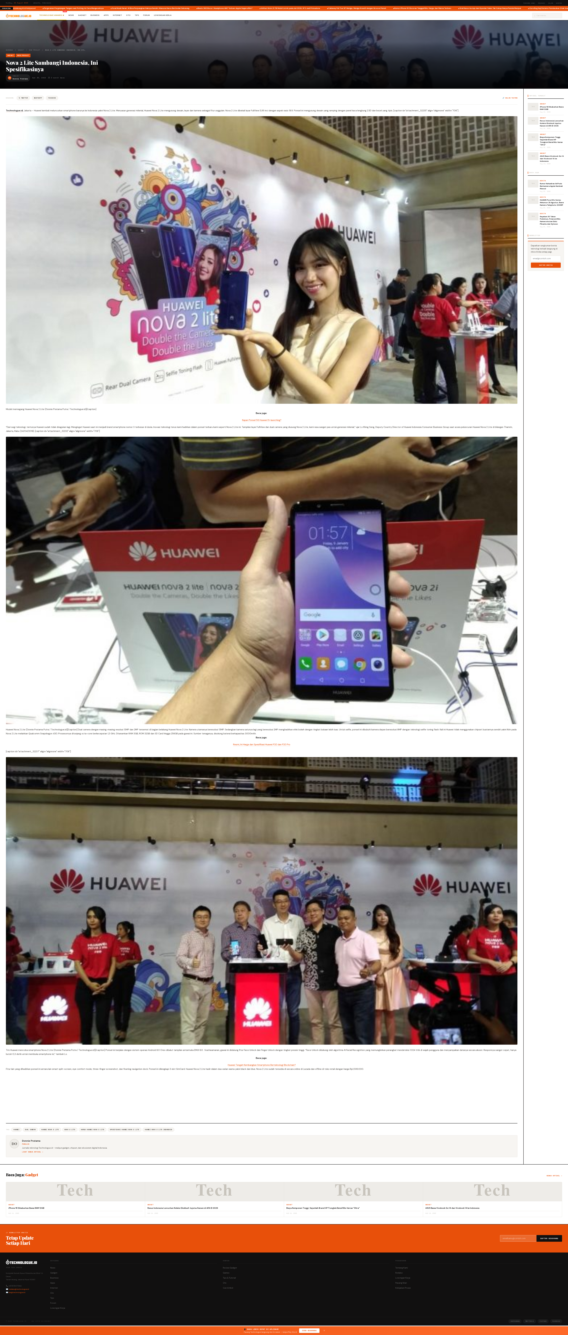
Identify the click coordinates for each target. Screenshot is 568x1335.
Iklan (550, 3)
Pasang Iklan (401, 1283)
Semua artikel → (554, 1176)
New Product (34, 50)
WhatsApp (38, 98)
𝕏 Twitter (23, 98)
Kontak (559, 3)
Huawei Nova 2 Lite (50, 1129)
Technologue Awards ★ (51, 15)
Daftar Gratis (546, 265)
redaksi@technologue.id (19, 1289)
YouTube (543, 1321)
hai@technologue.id (17, 1292)
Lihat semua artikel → (32, 1152)
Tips (137, 15)
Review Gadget (230, 1268)
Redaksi (541, 3)
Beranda (9, 50)
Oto (128, 15)
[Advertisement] (261, 1096)
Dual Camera (30, 1129)
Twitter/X (529, 1321)
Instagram (514, 1321)
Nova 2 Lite (69, 1129)
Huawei (16, 1129)
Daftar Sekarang (549, 1238)
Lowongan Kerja (163, 15)
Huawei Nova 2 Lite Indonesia (158, 1129)
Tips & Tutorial (229, 1278)
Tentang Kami (529, 3)
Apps (106, 15)
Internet (117, 15)
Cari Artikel (228, 1288)
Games (226, 1273)
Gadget (82, 15)
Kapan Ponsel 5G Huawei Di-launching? (261, 420)
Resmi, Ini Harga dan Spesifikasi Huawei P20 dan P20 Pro (261, 744)
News (71, 15)
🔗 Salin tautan (509, 98)
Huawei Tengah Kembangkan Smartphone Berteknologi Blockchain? (262, 1065)
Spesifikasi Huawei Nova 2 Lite (124, 1129)
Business (95, 15)
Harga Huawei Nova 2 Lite (92, 1129)
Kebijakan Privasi (403, 1288)
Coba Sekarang (309, 1330)
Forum (146, 15)
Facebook (52, 98)
